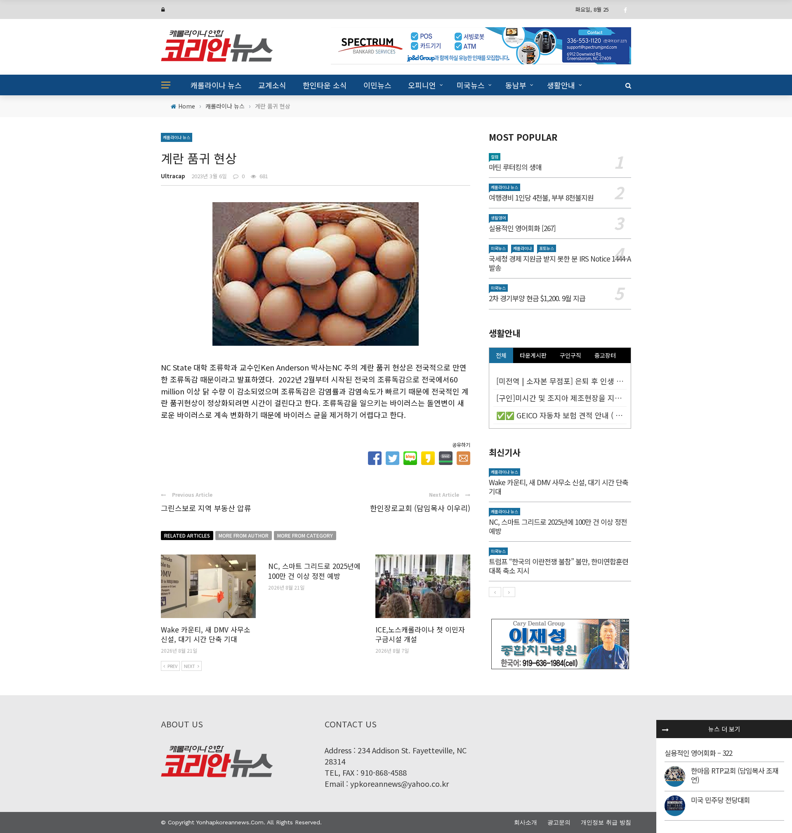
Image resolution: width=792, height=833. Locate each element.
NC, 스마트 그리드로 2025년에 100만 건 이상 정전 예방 (314, 571)
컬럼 (494, 156)
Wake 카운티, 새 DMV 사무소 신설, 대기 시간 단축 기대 (205, 634)
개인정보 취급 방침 (606, 822)
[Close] (665, 729)
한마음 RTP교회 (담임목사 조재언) (734, 775)
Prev (172, 666)
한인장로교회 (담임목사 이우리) (420, 508)
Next (189, 666)
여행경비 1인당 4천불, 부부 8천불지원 (541, 197)
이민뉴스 (377, 85)
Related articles (187, 535)
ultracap (173, 176)
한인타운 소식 (325, 85)
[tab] (501, 355)
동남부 (515, 85)
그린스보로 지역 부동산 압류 (206, 508)
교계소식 (272, 85)
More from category (305, 535)
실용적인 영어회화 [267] (522, 228)
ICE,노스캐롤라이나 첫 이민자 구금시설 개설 (420, 634)
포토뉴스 (546, 248)
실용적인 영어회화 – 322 (698, 753)
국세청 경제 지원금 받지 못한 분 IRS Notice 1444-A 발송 (560, 263)
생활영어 (498, 218)
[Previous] (495, 592)
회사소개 (525, 822)
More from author (244, 535)
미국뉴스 (471, 85)
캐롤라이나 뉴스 (216, 85)
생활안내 (561, 85)
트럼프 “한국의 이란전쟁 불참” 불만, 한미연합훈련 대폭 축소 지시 (558, 566)
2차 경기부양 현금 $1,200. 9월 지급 (537, 298)
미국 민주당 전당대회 (720, 800)
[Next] (509, 592)
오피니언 (422, 85)
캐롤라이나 (522, 248)
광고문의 (558, 822)
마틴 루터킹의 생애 (515, 167)
